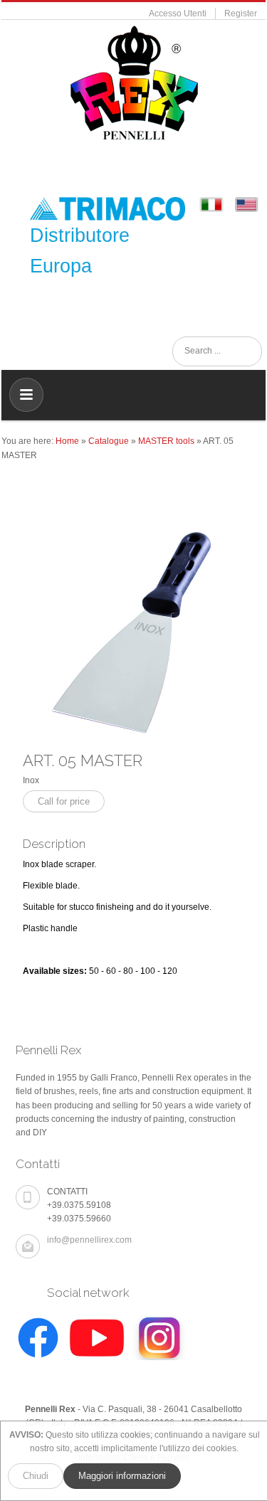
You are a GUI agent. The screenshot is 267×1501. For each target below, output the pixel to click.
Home (67, 441)
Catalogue (108, 441)
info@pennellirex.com (89, 1240)
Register (240, 13)
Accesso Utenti (177, 13)
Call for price (64, 801)
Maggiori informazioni (122, 1475)
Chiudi (35, 1475)
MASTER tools (166, 441)
